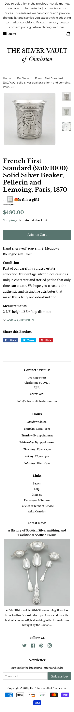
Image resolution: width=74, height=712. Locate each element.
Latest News (37, 523)
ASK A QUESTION (20, 320)
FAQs (37, 489)
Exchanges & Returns (37, 500)
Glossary (37, 494)
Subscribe (59, 676)
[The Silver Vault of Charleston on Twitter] (24, 646)
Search (37, 483)
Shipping (9, 220)
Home (7, 78)
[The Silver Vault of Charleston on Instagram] (49, 646)
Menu (12, 34)
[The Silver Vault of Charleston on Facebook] (33, 646)
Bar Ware (23, 78)
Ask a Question (37, 511)
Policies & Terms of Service (37, 506)
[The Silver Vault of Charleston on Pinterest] (41, 646)
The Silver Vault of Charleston (48, 688)
